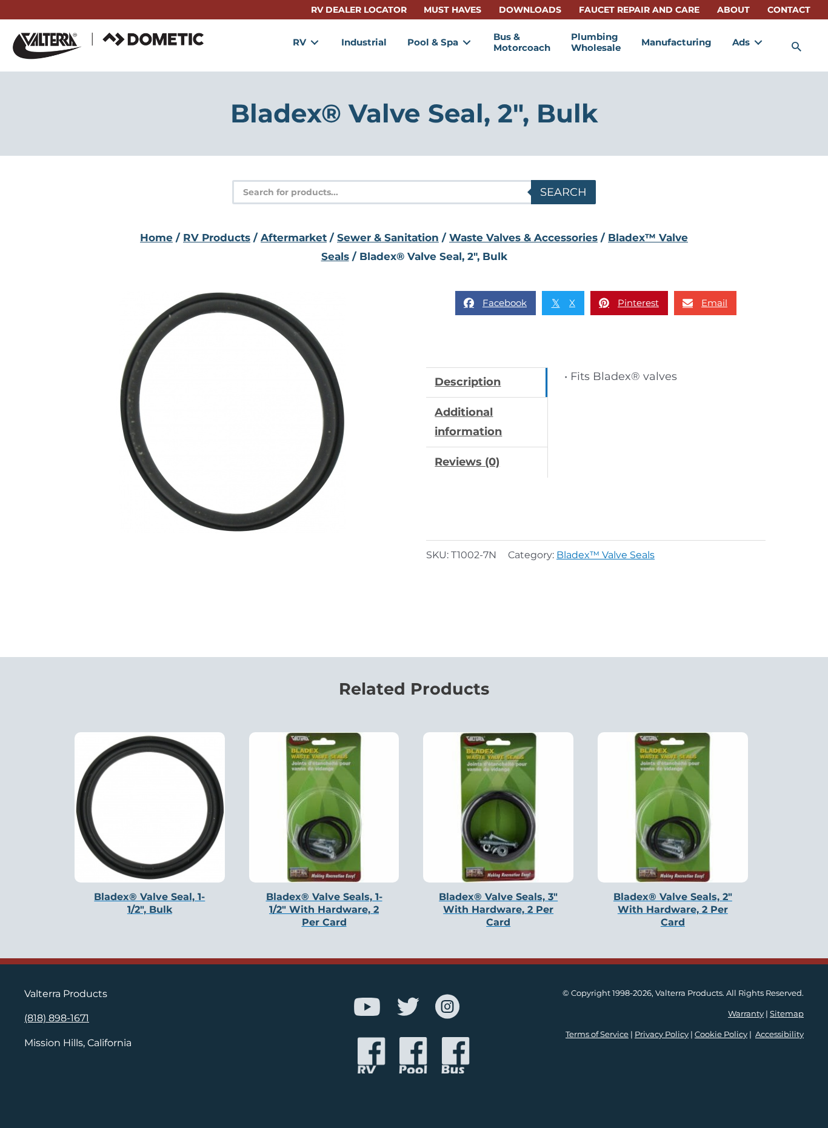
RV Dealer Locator (359, 9)
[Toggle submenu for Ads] (758, 42)
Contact (788, 9)
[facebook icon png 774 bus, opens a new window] (455, 1055)
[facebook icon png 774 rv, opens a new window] (372, 1055)
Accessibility (779, 1034)
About (733, 9)
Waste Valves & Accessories (523, 238)
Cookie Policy (721, 1034)
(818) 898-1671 (56, 1018)
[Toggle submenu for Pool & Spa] (466, 42)
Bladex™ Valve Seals (605, 555)
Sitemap (787, 1013)
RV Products (216, 238)
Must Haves (452, 9)
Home (156, 238)
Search (563, 192)
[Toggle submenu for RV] (314, 42)
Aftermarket (294, 238)
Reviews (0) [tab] (467, 462)
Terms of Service (597, 1034)
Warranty (746, 1013)
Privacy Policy (662, 1034)
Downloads (530, 9)
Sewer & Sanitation (388, 238)
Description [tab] (468, 382)
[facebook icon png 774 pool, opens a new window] (414, 1055)
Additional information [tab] (468, 421)
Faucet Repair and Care (639, 9)
